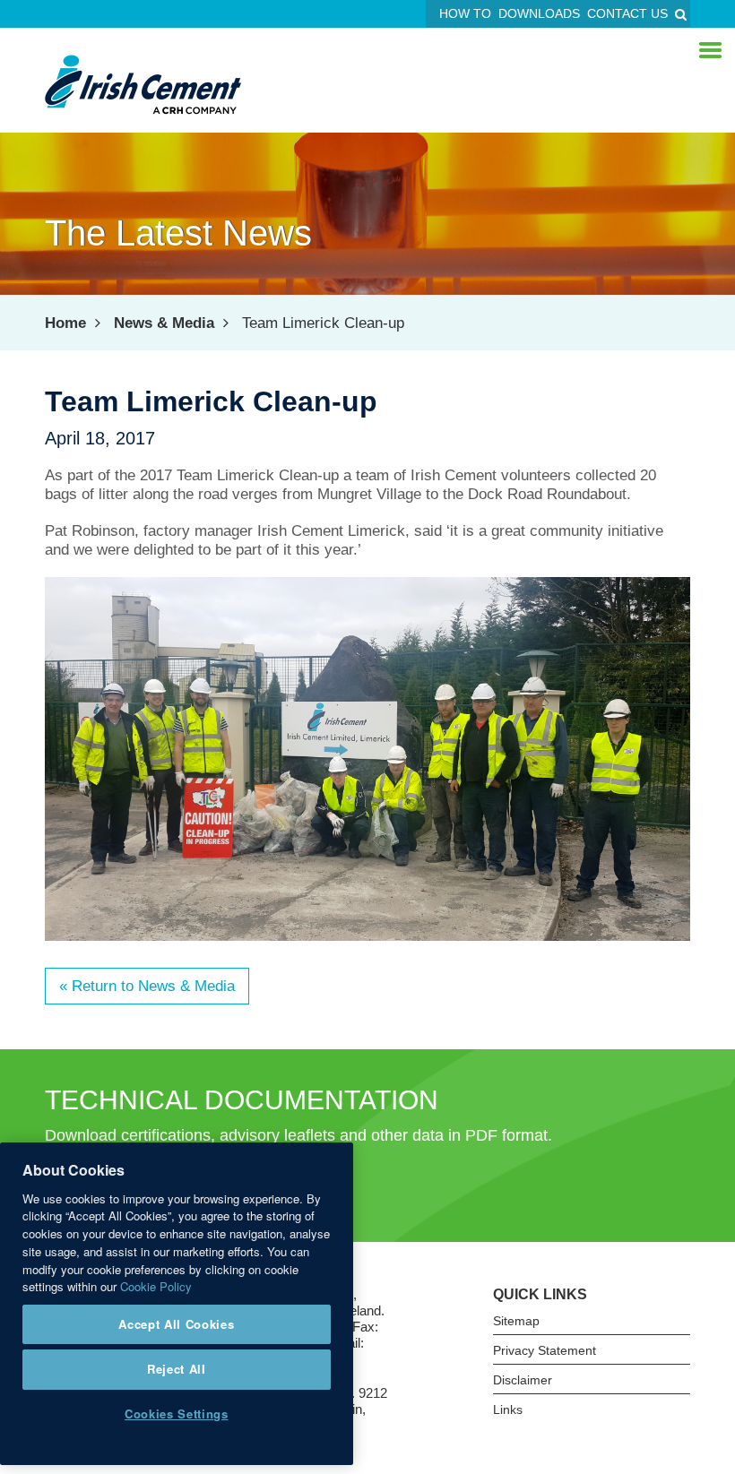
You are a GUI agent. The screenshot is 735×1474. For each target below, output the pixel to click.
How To (465, 13)
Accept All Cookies (176, 1323)
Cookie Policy (156, 1286)
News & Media (164, 323)
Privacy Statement (544, 1350)
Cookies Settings (177, 1413)
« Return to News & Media (147, 986)
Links (508, 1409)
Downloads (539, 13)
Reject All (176, 1368)
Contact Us (627, 13)
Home (65, 323)
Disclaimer (522, 1380)
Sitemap (516, 1321)
